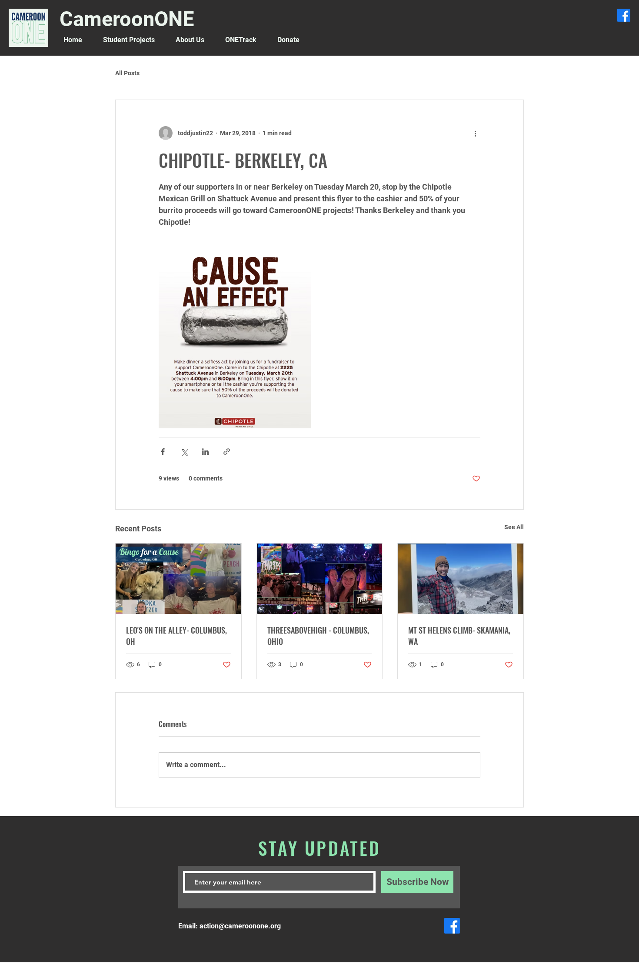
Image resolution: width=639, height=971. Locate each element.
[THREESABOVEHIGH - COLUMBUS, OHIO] (320, 579)
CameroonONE (127, 19)
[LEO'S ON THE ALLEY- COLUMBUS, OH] (178, 579)
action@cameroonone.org (240, 926)
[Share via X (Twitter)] (184, 451)
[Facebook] (623, 15)
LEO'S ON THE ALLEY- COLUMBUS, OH (176, 635)
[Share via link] (227, 451)
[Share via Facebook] (163, 451)
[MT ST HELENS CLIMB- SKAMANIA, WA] (460, 579)
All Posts (127, 73)
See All (514, 527)
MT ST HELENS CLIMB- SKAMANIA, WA (459, 635)
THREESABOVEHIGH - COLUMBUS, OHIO (318, 635)
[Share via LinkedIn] (205, 451)
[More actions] (475, 133)
